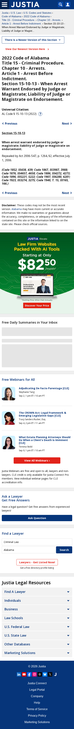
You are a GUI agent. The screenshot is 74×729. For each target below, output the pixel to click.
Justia (5, 12)
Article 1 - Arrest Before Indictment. (21, 23)
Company (37, 696)
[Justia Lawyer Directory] (55, 674)
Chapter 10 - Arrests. (49, 20)
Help (37, 702)
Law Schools (13, 618)
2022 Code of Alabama (37, 16)
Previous (11, 123)
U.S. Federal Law (16, 627)
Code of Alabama (11, 16)
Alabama (16, 209)
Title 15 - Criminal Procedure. (18, 20)
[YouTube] (24, 674)
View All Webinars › (37, 460)
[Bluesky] (45, 674)
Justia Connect (37, 683)
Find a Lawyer (13, 533)
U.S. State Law (15, 635)
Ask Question (37, 518)
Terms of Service (37, 709)
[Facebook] (29, 674)
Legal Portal (37, 689)
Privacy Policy (37, 715)
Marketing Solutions (19, 653)
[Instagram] (34, 674)
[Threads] (40, 674)
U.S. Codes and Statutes (37, 12)
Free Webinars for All (18, 380)
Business (11, 609)
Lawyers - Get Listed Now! (37, 562)
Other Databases (17, 644)
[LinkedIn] (19, 674)
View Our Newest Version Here (25, 49)
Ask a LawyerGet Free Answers (16, 498)
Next (65, 123)
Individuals (12, 600)
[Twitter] (50, 674)
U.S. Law (16, 12)
